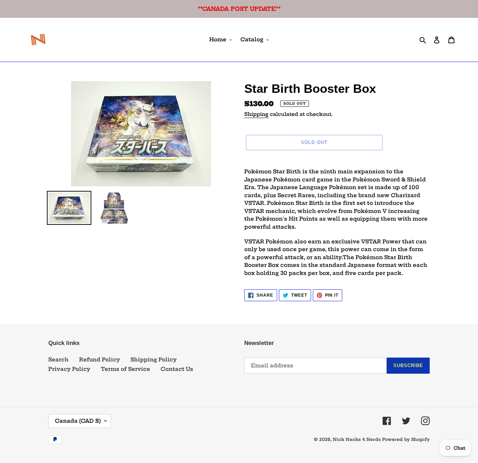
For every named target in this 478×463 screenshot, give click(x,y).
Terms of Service (125, 369)
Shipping (256, 114)
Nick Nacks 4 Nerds (357, 439)
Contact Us (177, 369)
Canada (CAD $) (78, 420)
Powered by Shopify (406, 439)
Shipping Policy (154, 359)
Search (58, 359)
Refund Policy (99, 359)
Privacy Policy (69, 369)
